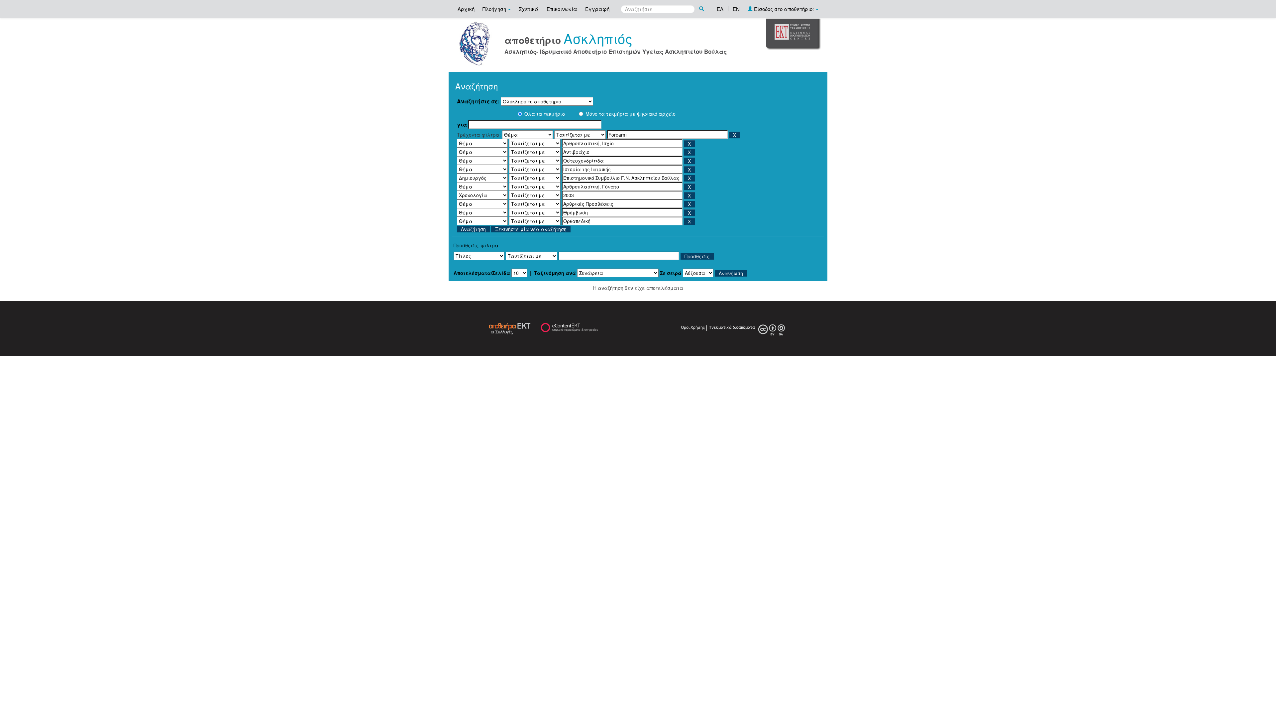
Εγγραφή (597, 8)
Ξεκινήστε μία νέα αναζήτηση (531, 229)
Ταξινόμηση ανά (555, 273)
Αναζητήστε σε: (478, 101)
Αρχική (466, 8)
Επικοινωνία (562, 8)
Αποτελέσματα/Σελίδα (482, 273)
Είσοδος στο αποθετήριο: (784, 8)
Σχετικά (529, 8)
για (462, 124)
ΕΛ (720, 8)
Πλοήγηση (494, 8)
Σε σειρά (671, 273)
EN (736, 8)
